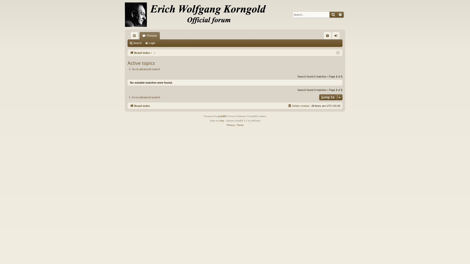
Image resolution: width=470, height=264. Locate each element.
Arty (222, 120)
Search (137, 43)
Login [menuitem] (337, 36)
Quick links (135, 36)
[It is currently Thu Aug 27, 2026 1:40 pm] (338, 53)
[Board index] (198, 14)
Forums (152, 35)
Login (152, 43)
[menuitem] (327, 35)
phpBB (222, 116)
